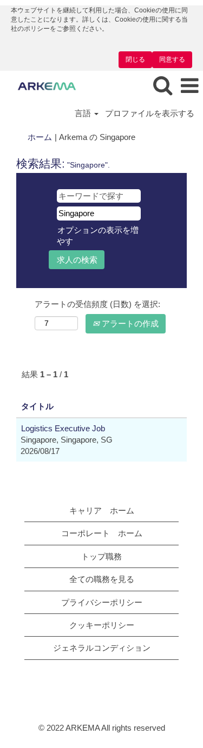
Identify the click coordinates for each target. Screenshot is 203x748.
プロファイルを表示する (149, 113)
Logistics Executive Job (63, 428)
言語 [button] (84, 113)
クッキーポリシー (101, 625)
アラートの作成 (129, 323)
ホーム (40, 137)
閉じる (135, 59)
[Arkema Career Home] (43, 86)
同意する (172, 59)
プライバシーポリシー (101, 602)
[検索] (162, 86)
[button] (189, 86)
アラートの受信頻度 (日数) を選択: (97, 304)
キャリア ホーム (101, 510)
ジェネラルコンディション (101, 647)
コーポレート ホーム (101, 533)
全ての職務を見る (101, 579)
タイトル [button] (37, 406)
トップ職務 (101, 556)
